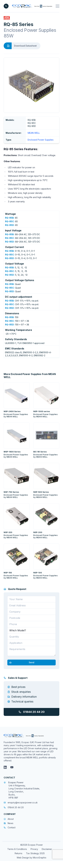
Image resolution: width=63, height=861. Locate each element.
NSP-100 (37, 573)
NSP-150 (8, 573)
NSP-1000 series (41, 411)
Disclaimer (47, 849)
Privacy (34, 849)
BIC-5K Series (40, 452)
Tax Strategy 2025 (35, 853)
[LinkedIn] (5, 767)
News (10, 823)
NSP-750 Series (11, 492)
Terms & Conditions (17, 849)
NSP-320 (8, 532)
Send (31, 662)
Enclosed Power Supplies (41, 139)
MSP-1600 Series (12, 452)
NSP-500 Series (41, 492)
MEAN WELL (34, 133)
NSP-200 (37, 532)
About (11, 819)
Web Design (23, 857)
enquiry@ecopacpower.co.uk (23, 802)
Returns (18, 853)
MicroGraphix (39, 857)
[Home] (32, 6)
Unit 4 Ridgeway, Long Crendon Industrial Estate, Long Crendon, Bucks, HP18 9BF (24, 791)
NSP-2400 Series (12, 411)
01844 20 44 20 (34, 711)
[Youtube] (11, 767)
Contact (11, 827)
